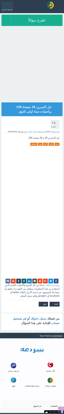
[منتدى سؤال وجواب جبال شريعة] (50, 5)
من (40, 144)
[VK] (8, 281)
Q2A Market (58, 336)
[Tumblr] (18, 281)
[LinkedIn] (29, 281)
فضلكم (33, 144)
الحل (51, 144)
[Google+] (45, 281)
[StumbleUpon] (13, 281)
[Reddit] (40, 281)
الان (45, 144)
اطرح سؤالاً (36, 20)
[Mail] (34, 281)
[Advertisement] (32, 70)
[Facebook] (56, 281)
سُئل (58, 132)
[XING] (24, 281)
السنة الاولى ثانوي (30, 132)
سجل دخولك (38, 318)
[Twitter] (50, 281)
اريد (57, 144)
